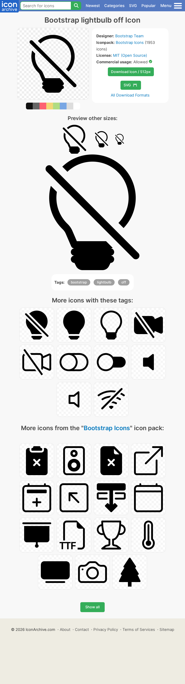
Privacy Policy (105, 629)
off (123, 282)
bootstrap (79, 282)
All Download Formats (130, 95)
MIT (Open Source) (130, 55)
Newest (93, 5)
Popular (148, 5)
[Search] (76, 5)
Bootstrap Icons (130, 42)
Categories (114, 5)
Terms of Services (139, 629)
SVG (133, 5)
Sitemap (167, 629)
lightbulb (104, 282)
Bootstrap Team (129, 36)
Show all (92, 607)
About (65, 629)
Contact (82, 629)
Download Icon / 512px (131, 71)
